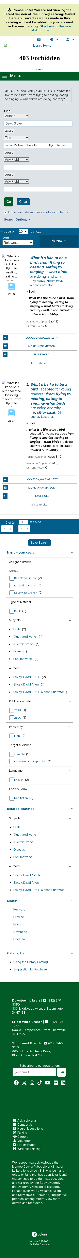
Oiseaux (19, 651)
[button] (59, 241)
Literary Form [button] (18, 789)
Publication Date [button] (20, 701)
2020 (18, 717)
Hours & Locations (30, 1128)
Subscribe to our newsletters (39, 1065)
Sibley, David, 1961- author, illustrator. (38, 692)
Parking (22, 1132)
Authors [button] (14, 668)
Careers (22, 1137)
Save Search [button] (39, 542)
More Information (41, 346)
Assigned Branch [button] (20, 562)
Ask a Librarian (27, 1120)
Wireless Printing (29, 1149)
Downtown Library (25, 578)
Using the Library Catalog (30, 962)
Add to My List (39, 363)
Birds (16, 629)
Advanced (20, 932)
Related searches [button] (20, 809)
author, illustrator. (46, 283)
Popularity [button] (15, 727)
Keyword (19, 909)
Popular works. (23, 659)
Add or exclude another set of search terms (37, 212)
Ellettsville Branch (26, 585)
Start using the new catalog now (50, 28)
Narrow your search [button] (21, 552)
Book (17, 611)
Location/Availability (42, 337)
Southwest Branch (26, 592)
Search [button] (12, 901)
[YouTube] (47, 1083)
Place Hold (41, 354)
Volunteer (24, 1141)
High (17, 736)
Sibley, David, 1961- (26, 677)
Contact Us (25, 1124)
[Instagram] (32, 1083)
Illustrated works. (25, 636)
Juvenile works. (23, 644)
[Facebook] (16, 1083)
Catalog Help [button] (17, 953)
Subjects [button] (14, 620)
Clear (23, 201)
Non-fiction (21, 798)
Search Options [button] (16, 219)
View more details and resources (36, 1201)
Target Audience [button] (20, 745)
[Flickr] (56, 1083)
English (19, 780)
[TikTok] (39, 1083)
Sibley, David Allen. (26, 684)
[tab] (59, 241)
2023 (18, 710)
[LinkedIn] (63, 1083)
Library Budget (27, 1145)
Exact (17, 924)
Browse (18, 917)
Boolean (19, 939)
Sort (6, 237)
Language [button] (15, 771)
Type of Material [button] (20, 602)
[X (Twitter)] (24, 1083)
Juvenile (19, 754)
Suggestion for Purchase (30, 969)
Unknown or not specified (30, 761)
